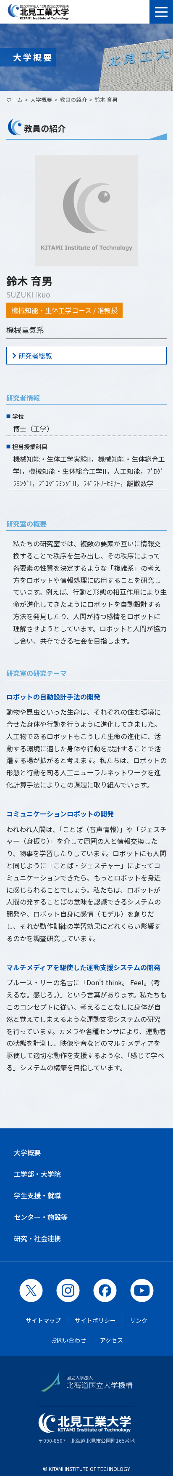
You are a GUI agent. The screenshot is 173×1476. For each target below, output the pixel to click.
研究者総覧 (35, 356)
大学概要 (27, 1152)
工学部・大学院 (37, 1174)
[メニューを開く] (161, 12)
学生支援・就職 (37, 1195)
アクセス (111, 1340)
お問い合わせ (68, 1340)
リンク (138, 1320)
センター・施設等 (41, 1217)
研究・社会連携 (37, 1238)
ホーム (14, 100)
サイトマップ (43, 1320)
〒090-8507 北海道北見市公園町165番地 (86, 1440)
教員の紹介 (73, 100)
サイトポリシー (95, 1320)
